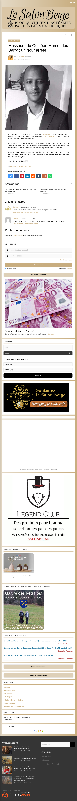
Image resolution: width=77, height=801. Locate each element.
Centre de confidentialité (14, 706)
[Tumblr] (38, 176)
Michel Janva (20, 56)
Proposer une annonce (38, 667)
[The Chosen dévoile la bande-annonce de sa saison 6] (7, 753)
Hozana (55, 469)
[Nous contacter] (36, 731)
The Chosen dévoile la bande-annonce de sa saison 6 (23, 747)
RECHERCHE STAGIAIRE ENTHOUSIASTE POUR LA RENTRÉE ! (29, 655)
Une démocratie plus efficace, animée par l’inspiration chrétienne (24, 767)
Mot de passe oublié (66, 260)
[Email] (44, 176)
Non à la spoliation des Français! (19, 331)
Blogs (7, 687)
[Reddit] (33, 176)
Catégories (9, 697)
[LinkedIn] (27, 176)
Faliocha (15, 218)
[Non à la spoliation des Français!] (38, 328)
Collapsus (16, 207)
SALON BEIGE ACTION (38, 275)
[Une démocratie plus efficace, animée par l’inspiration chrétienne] (7, 773)
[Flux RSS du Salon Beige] (40, 731)
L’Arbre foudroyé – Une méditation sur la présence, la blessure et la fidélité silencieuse (24, 778)
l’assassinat (47, 134)
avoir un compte (18, 235)
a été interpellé (48, 136)
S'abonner (45, 760)
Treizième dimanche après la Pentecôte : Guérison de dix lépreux (25, 757)
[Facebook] (16, 176)
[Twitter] (10, 176)
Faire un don (10, 690)
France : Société (14, 40)
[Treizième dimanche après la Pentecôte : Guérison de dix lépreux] (7, 763)
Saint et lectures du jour (14, 700)
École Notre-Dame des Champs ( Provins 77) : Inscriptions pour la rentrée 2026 (35, 641)
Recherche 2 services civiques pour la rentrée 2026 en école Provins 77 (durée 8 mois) (38, 648)
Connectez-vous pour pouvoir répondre (25, 212)
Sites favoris (10, 703)
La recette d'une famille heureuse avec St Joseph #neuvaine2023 (35, 469)
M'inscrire (69, 268)
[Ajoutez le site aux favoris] (38, 731)
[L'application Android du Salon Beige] (42, 731)
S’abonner (9, 694)
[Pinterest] (22, 176)
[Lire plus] (51, 334)
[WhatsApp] (50, 176)
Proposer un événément (38, 675)
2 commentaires (19, 59)
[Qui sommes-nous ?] (34, 731)
